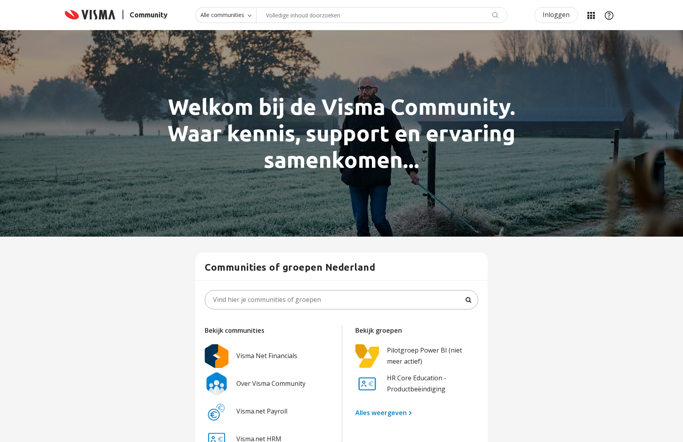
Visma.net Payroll (261, 411)
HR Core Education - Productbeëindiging (416, 383)
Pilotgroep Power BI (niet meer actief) (424, 355)
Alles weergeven (381, 412)
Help (609, 15)
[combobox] (382, 15)
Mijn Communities (591, 15)
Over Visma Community (271, 383)
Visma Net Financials (266, 355)
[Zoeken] (468, 300)
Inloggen (556, 14)
